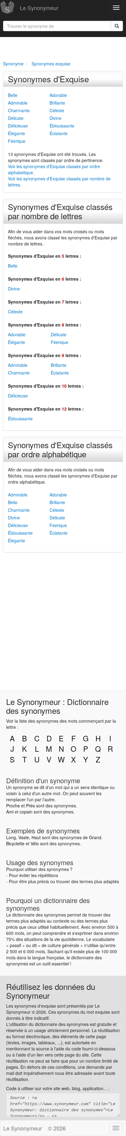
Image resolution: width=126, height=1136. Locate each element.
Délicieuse (18, 126)
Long (11, 837)
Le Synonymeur (39, 8)
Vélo (35, 843)
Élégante (16, 133)
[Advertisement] (63, 47)
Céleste (57, 110)
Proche (13, 805)
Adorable (58, 95)
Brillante (57, 103)
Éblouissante (62, 126)
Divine (55, 118)
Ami (9, 812)
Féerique (16, 141)
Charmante (19, 110)
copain (26, 812)
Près (30, 805)
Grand (95, 837)
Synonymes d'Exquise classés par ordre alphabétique (60, 449)
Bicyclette (15, 843)
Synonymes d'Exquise (48, 79)
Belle (12, 95)
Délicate (16, 118)
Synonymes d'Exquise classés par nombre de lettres (60, 211)
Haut (36, 837)
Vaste (23, 837)
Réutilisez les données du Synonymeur (50, 991)
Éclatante (59, 133)
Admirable (18, 103)
